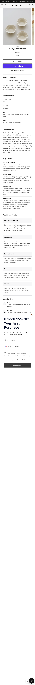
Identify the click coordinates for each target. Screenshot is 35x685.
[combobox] (8, 346)
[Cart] (33, 5)
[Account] (29, 5)
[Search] (5, 5)
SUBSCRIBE (17, 365)
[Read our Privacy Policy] (30, 356)
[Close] (32, 315)
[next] (20, 47)
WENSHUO (17, 52)
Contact (31, 681)
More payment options (17, 70)
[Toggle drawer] (2, 5)
